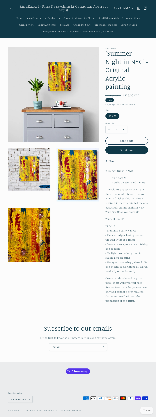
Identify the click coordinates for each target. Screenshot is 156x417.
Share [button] (112, 161)
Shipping (109, 104)
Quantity (109, 123)
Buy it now (126, 150)
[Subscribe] (103, 347)
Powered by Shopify (72, 410)
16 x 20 (112, 116)
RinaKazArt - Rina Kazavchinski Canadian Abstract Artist (39, 410)
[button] (11, 8)
